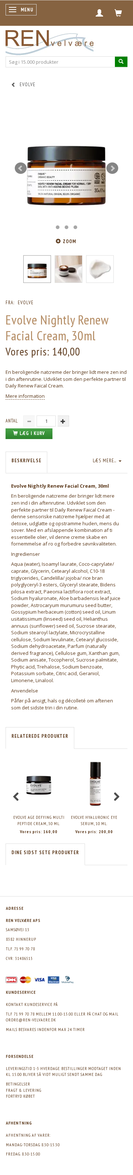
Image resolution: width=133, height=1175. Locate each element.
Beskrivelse (26, 460)
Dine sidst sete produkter (45, 852)
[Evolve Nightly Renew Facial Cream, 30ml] (66, 168)
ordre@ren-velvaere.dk (31, 1020)
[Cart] (118, 13)
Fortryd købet (20, 1096)
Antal (13, 421)
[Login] (99, 13)
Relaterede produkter (39, 736)
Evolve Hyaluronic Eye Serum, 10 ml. (94, 820)
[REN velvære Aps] (49, 41)
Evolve (26, 302)
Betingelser (18, 1084)
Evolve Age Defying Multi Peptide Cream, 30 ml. (39, 820)
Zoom (69, 241)
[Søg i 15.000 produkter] (121, 61)
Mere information (25, 396)
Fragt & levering (23, 1090)
